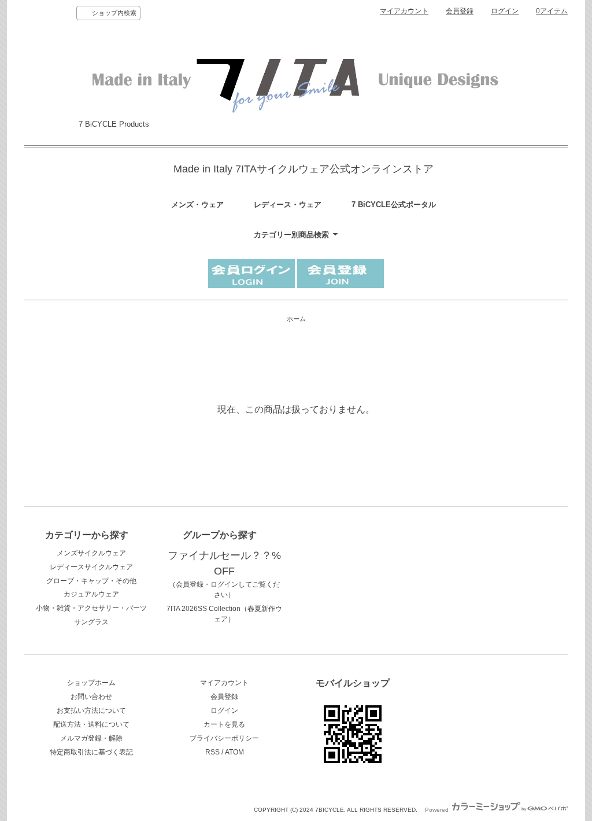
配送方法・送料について (91, 724)
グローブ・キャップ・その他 (91, 581)
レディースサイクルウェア (91, 567)
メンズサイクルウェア (91, 553)
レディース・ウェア (287, 204)
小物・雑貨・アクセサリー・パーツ (91, 608)
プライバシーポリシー (224, 738)
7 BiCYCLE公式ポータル (394, 204)
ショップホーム (91, 683)
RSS (212, 752)
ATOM (234, 752)
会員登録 (459, 11)
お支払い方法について (91, 710)
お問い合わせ (91, 697)
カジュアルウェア (91, 594)
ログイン (505, 11)
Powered (437, 810)
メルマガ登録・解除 (91, 738)
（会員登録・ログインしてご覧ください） (224, 576)
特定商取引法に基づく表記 (91, 752)
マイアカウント (404, 11)
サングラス (91, 622)
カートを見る (224, 724)
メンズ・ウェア (197, 204)
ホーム (296, 318)
